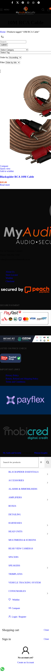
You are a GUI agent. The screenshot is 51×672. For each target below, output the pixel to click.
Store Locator (12, 275)
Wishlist (9, 278)
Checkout (10, 281)
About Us (10, 272)
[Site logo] (25, 14)
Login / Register (19, 617)
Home (3, 32)
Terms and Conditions (15, 382)
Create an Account (25, 662)
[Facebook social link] (12, 2)
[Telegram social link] (38, 2)
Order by (4, 57)
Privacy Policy (12, 375)
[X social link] (17, 2)
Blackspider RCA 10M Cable (17, 176)
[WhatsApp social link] (28, 2)
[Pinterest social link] (23, 2)
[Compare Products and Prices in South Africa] (10, 362)
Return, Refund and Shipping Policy (22, 378)
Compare (16, 608)
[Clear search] (41, 462)
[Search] (43, 9)
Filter (2, 62)
